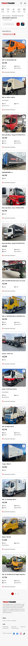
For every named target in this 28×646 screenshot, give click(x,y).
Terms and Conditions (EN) (15, 627)
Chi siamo (8, 620)
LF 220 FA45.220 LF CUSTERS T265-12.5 (15, 316)
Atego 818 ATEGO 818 (18, 243)
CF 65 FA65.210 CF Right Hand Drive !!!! (15, 574)
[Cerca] (18, 24)
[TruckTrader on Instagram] (21, 634)
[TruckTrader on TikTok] (24, 634)
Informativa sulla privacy (6, 627)
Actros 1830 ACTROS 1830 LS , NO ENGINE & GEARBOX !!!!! (19, 208)
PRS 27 (9, 464)
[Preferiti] (21, 3)
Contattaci (22, 626)
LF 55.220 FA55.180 (10, 60)
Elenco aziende (6, 15)
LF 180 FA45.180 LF (10, 499)
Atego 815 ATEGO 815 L (19, 135)
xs (12, 172)
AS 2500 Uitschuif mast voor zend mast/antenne (15, 280)
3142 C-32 (10, 353)
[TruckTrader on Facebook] (17, 634)
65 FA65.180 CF (9, 426)
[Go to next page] (18, 594)
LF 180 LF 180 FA (10, 97)
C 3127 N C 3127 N (11, 389)
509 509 (8, 537)
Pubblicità (14, 620)
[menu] (25, 3)
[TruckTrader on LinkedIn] (14, 634)
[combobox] (10, 24)
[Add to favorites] (23, 41)
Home (4, 620)
